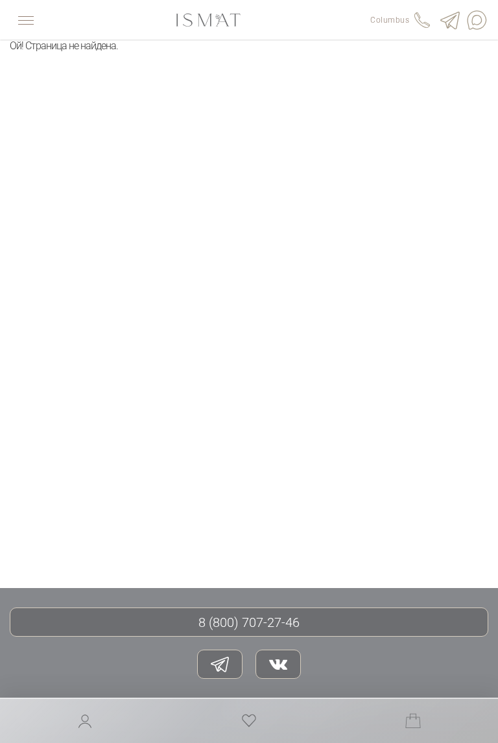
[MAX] (477, 20)
